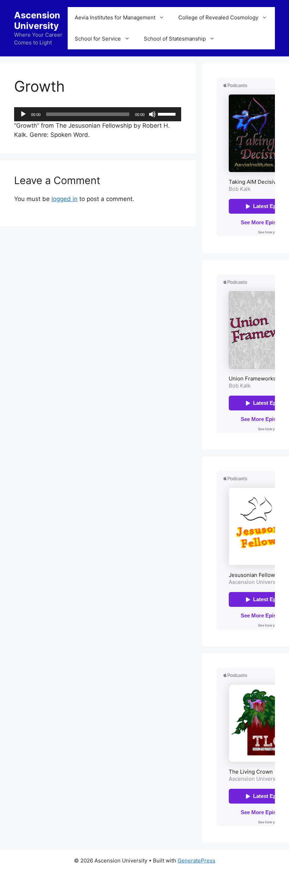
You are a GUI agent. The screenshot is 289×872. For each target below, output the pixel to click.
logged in (64, 198)
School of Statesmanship (175, 38)
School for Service (98, 38)
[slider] (168, 113)
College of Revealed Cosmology (218, 17)
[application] (97, 114)
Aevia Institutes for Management (115, 17)
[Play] (23, 114)
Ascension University (37, 20)
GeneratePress (196, 860)
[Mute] (152, 114)
